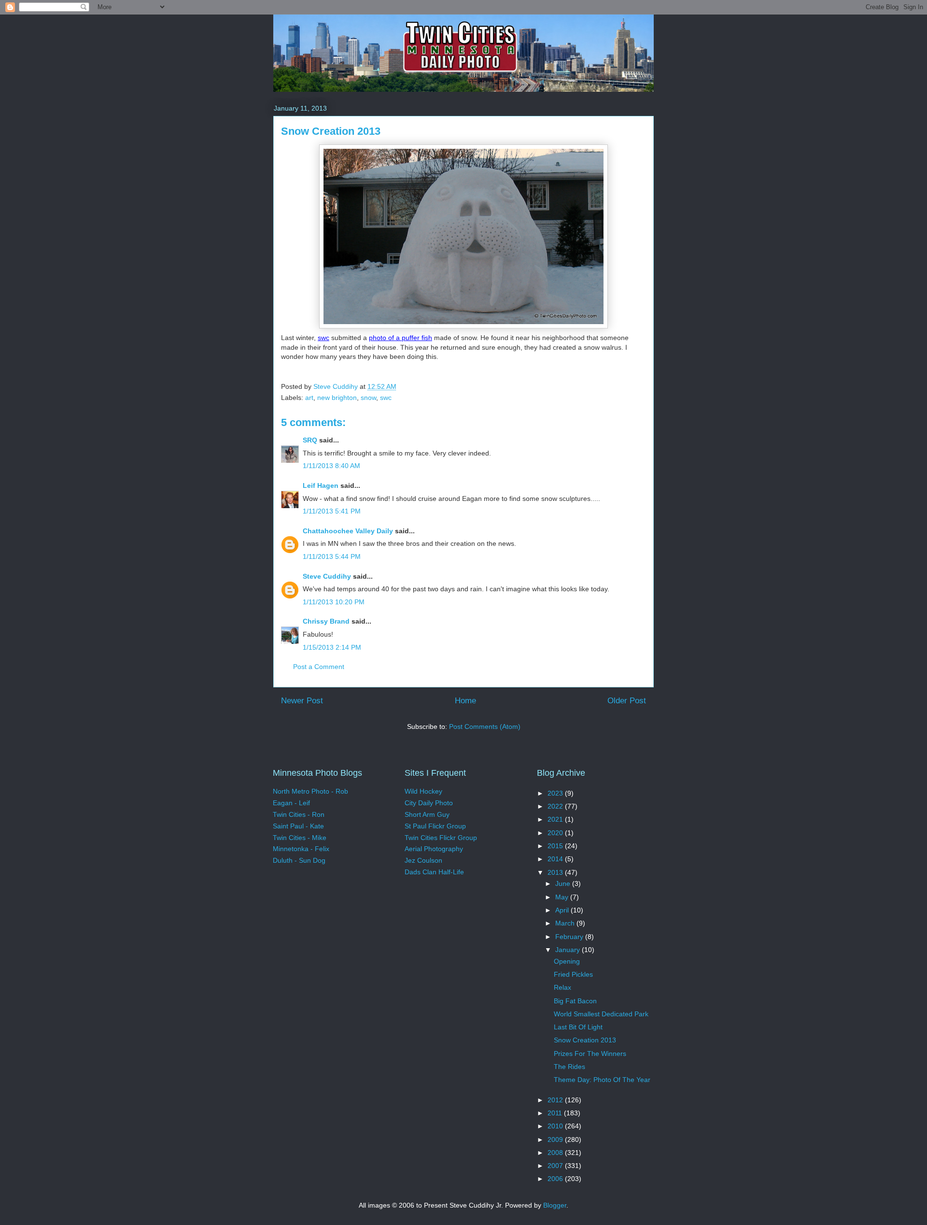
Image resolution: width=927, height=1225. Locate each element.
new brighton (337, 397)
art (309, 397)
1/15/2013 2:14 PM (332, 647)
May (562, 897)
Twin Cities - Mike (299, 837)
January (568, 950)
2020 (556, 833)
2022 (556, 806)
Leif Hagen (320, 485)
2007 (556, 1165)
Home (465, 700)
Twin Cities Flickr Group (441, 837)
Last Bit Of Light (578, 1027)
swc (323, 338)
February (570, 936)
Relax (562, 987)
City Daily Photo (429, 803)
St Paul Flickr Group (435, 826)
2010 (556, 1126)
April (563, 910)
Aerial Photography (434, 849)
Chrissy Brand (326, 621)
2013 (556, 872)
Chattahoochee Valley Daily (348, 531)
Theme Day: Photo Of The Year (602, 1079)
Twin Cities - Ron (298, 814)
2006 (556, 1178)
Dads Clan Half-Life (434, 872)
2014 (556, 859)
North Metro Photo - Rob (310, 791)
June (563, 883)
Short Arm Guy (427, 814)
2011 (556, 1113)
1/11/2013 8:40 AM (331, 466)
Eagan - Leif (291, 803)
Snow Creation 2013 (585, 1040)
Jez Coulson (423, 860)
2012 (556, 1100)
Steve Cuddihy (327, 576)
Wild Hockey (423, 791)
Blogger (554, 1205)
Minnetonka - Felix (301, 849)
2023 (556, 793)
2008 (556, 1152)
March (565, 923)
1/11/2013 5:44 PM (332, 556)
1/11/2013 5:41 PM (332, 511)
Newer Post (302, 700)
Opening (567, 961)
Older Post (626, 700)
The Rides (569, 1066)
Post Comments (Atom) (484, 726)
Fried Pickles (573, 974)
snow (368, 397)
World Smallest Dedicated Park (601, 1014)
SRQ (310, 440)
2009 (556, 1139)
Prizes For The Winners (590, 1053)
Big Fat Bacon (575, 1001)
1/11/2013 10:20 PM (334, 602)
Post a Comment (318, 666)
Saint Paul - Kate (298, 826)
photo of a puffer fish (400, 338)
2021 (556, 819)
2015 (556, 846)
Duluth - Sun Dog (299, 860)
